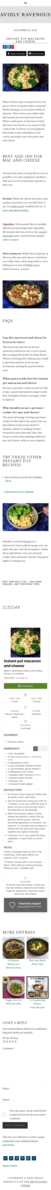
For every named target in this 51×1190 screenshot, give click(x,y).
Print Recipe (37, 53)
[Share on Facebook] (4, 47)
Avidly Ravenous (25, 14)
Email (6, 1099)
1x (35, 748)
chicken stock (21, 756)
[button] (5, 678)
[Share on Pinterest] (12, 47)
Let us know (24, 906)
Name (6, 1088)
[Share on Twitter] (8, 47)
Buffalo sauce (32, 265)
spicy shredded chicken (15, 210)
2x (40, 748)
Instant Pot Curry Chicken (19, 492)
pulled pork (17, 206)
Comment (9, 1048)
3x (45, 748)
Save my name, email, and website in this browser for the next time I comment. (28, 1114)
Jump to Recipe (17, 53)
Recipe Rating (10, 1038)
